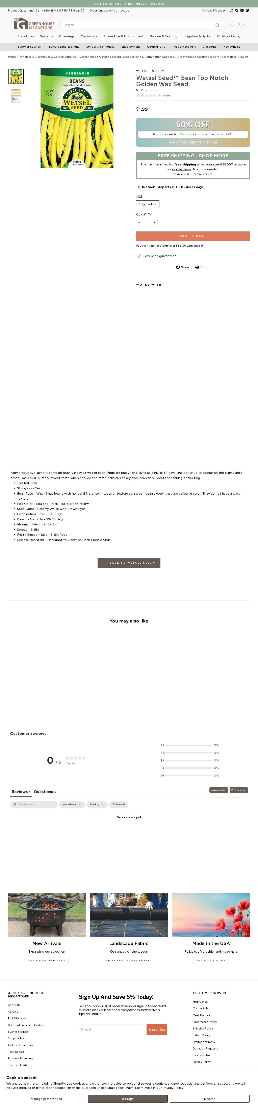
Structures (26, 36)
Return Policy (201, 1035)
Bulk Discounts (18, 1018)
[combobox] (141, 25)
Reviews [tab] (21, 791)
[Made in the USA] (211, 915)
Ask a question (218, 790)
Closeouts (210, 46)
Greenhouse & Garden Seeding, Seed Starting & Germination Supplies (127, 57)
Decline (209, 1099)
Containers (89, 36)
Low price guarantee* (159, 256)
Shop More (213, 156)
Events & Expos (18, 1031)
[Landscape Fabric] (129, 915)
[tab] (44, 792)
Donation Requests (205, 1048)
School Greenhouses (100, 46)
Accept (128, 1099)
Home (12, 57)
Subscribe (157, 1029)
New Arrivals (232, 46)
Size (139, 196)
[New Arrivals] (47, 915)
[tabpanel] (129, 831)
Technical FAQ (17, 1065)
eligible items (181, 169)
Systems (46, 36)
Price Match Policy (205, 1021)
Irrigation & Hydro (197, 36)
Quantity (144, 214)
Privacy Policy (173, 1088)
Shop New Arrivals (47, 960)
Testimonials (16, 1051)
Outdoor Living (228, 36)
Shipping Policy (203, 1028)
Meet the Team (202, 1015)
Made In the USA (185, 46)
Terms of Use (201, 1055)
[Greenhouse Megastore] (34, 23)
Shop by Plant (130, 46)
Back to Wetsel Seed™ (131, 562)
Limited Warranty (204, 1041)
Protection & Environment (123, 36)
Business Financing (20, 1058)
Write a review (238, 790)
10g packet (147, 204)
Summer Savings (29, 46)
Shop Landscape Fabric (129, 960)
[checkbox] (118, 804)
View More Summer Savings (193, 142)
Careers (13, 1011)
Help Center (201, 1001)
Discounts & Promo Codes (25, 1025)
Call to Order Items (20, 1045)
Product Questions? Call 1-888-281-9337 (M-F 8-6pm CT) (46, 10)
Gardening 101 (157, 46)
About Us (14, 1004)
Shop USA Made (211, 960)
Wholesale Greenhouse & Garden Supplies (48, 57)
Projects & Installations (63, 46)
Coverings (67, 36)
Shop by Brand (17, 1038)
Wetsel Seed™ (150, 71)
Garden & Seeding (163, 36)
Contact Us (200, 1008)
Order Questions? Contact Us (109, 10)
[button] (189, 745)
